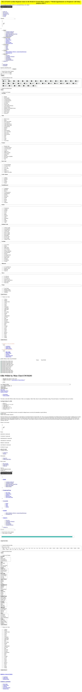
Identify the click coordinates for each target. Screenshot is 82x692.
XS (11, 85)
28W (63, 83)
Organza (6, 215)
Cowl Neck (6, 244)
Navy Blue (6, 311)
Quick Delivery (21, 380)
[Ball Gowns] (4, 563)
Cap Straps (6, 288)
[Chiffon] (3, 592)
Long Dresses (7, 126)
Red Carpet (6, 112)
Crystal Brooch (7, 192)
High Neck (6, 247)
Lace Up (6, 167)
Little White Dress (8, 125)
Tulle (5, 222)
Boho (5, 120)
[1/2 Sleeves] (4, 614)
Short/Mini (6, 235)
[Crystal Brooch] (3, 589)
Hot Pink (6, 319)
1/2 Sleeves (6, 276)
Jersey (5, 211)
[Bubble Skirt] (4, 569)
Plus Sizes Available (8, 156)
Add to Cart (3, 387)
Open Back (6, 153)
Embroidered (7, 193)
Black (5, 333)
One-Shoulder (7, 252)
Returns (4, 453)
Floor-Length (7, 232)
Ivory (5, 328)
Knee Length (7, 234)
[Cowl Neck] (4, 603)
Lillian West (8, 347)
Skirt (5, 135)
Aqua (5, 305)
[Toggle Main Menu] (1, 28)
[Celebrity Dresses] (4, 570)
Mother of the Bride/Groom (10, 108)
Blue (5, 310)
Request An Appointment (6, 6)
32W (75, 83)
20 (62, 81)
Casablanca (8, 346)
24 (72, 81)
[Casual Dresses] (6, 559)
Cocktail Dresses (7, 100)
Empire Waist (7, 268)
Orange (5, 326)
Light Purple (6, 315)
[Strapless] (4, 623)
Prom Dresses (7, 109)
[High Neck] (4, 605)
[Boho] (4, 564)
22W (44, 83)
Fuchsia (6, 320)
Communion (6, 101)
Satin (5, 217)
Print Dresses (7, 130)
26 (77, 81)
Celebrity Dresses (7, 147)
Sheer (5, 169)
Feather (5, 194)
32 (14, 83)
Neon (5, 180)
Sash (5, 201)
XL (29, 85)
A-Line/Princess (7, 266)
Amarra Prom (8, 353)
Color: (2, 385)
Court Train (6, 231)
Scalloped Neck (7, 254)
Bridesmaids (6, 98)
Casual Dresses (7, 99)
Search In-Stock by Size (7, 77)
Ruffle (5, 199)
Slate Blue (6, 309)
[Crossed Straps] (4, 575)
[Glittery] (2, 580)
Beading (6, 189)
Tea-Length (6, 237)
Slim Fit (6, 270)
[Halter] (4, 604)
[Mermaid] (4, 610)
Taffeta (5, 220)
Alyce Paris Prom (9, 355)
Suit (5, 136)
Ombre (5, 181)
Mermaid (6, 269)
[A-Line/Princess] (4, 608)
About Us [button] (5, 517)
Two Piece (6, 140)
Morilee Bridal (9, 348)
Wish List (5, 11)
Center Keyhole (7, 148)
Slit (5, 159)
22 (67, 81)
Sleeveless (6, 282)
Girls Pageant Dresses (8, 105)
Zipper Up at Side (8, 172)
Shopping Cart (6, 13)
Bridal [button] (4, 479)
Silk (5, 219)
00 (10, 81)
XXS (5, 85)
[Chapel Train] (3, 599)
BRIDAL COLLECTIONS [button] (6, 674)
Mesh (5, 214)
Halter (5, 246)
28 (4, 83)
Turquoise (6, 306)
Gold (5, 331)
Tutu (5, 139)
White (5, 337)
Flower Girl (6, 104)
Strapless (6, 258)
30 (9, 83)
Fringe (5, 197)
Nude (5, 329)
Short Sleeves (7, 281)
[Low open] (4, 577)
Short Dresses (7, 134)
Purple (5, 313)
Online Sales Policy (4, 390)
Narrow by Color (6, 296)
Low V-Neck (7, 249)
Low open (6, 168)
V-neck (5, 261)
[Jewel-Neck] (4, 606)
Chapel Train (7, 230)
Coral (5, 327)
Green (5, 303)
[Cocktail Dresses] (6, 560)
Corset (5, 150)
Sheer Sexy (6, 133)
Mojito (5, 300)
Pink (5, 318)
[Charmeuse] (3, 591)
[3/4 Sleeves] (4, 615)
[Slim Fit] (4, 611)
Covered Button (7, 164)
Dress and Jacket (7, 121)
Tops (5, 138)
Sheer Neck (6, 257)
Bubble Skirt (6, 146)
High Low (6, 151)
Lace (5, 198)
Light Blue (6, 308)
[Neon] (2, 582)
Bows (5, 191)
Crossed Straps (7, 165)
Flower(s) (6, 196)
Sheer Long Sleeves (8, 280)
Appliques (6, 188)
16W (26, 83)
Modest (5, 127)
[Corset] (4, 572)
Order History (6, 464)
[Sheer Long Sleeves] (4, 617)
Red (5, 324)
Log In (4, 16)
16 (52, 81)
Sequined (6, 218)
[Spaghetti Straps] (4, 622)
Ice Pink (6, 317)
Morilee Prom (8, 356)
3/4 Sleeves (6, 277)
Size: (1, 384)
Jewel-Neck (6, 248)
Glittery (5, 177)
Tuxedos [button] (5, 510)
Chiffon (5, 209)
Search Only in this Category (8, 71)
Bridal (5, 96)
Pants (5, 129)
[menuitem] (42, 11)
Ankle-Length (7, 227)
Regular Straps (7, 289)
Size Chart (3, 389)
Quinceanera (6, 110)
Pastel (5, 182)
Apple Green (7, 301)
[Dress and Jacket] (4, 565)
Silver (5, 336)
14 (47, 81)
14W (20, 83)
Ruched (5, 157)
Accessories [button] (5, 500)
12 (42, 81)
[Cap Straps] (4, 620)
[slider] (73, 537)
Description (5, 394)
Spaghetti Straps (7, 290)
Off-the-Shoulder (7, 251)
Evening (6, 103)
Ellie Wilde (8, 352)
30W (69, 83)
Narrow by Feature (6, 92)
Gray (5, 334)
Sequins (6, 202)
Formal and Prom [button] (7, 490)
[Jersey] (3, 594)
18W (32, 83)
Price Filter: (5, 72)
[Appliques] (3, 586)
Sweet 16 (6, 113)
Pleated (5, 155)
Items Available (6, 395)
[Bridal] (6, 557)
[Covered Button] (4, 574)
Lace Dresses (7, 122)
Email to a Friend (4, 392)
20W (38, 83)
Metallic (6, 179)
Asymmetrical (7, 229)
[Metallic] (2, 581)
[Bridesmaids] (6, 558)
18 (57, 81)
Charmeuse (6, 208)
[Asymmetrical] (3, 598)
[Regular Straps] (4, 621)
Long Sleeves (7, 278)
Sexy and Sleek (7, 131)
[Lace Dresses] (4, 566)
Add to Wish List (4, 388)
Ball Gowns (6, 118)
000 (5, 81)
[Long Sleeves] (4, 616)
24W (51, 83)
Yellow (5, 299)
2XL (35, 85)
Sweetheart (6, 260)
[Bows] (3, 588)
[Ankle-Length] (3, 597)
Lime (5, 304)
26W (57, 83)
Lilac (5, 314)
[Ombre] (2, 583)
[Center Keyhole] (4, 571)
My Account (5, 12)
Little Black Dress (8, 124)
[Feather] (3, 593)
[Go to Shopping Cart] (1, 8)
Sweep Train (6, 236)
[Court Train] (3, 600)
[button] (4, 30)
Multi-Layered (7, 152)
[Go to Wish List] (2, 8)
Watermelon (6, 322)
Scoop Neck (6, 256)
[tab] (42, 346)
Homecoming (7, 107)
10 (37, 81)
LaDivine (7, 354)
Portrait (5, 253)
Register (4, 15)
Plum (5, 323)
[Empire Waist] (4, 609)
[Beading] (3, 587)
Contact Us (5, 452)
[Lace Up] (4, 576)
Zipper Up (6, 170)
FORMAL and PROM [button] (5, 681)
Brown (5, 332)
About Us (5, 458)
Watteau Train (7, 239)
